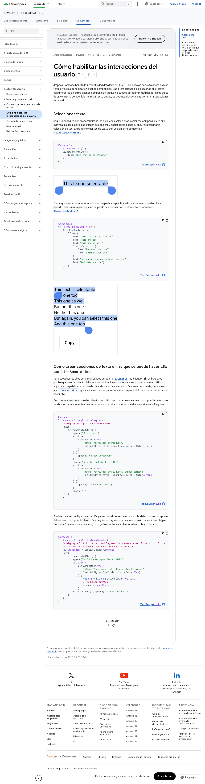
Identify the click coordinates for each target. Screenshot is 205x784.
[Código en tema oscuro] (163, 142)
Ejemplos (62, 20)
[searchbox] (21, 31)
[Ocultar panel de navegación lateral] (38, 778)
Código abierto (54, 728)
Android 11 (131, 741)
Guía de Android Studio (160, 715)
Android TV (105, 739)
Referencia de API (161, 729)
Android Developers (62, 54)
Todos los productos (169, 757)
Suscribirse (164, 776)
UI (43, 13)
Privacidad (78, 736)
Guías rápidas (107, 20)
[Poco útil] (166, 55)
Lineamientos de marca (85, 768)
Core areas (28, 13)
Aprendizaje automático (79, 717)
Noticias (51, 733)
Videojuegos (79, 710)
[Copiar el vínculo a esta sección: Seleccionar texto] (89, 114)
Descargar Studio (161, 734)
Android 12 (131, 736)
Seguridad (52, 723)
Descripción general (15, 20)
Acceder (196, 3)
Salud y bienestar (82, 723)
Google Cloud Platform (139, 757)
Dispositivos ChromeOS (105, 725)
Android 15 (131, 720)
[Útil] (161, 55)
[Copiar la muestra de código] (167, 142)
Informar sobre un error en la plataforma (190, 712)
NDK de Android (160, 739)
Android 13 (131, 731)
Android (51, 710)
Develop (9, 13)
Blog (49, 738)
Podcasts (51, 744)
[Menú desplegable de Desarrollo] (49, 4)
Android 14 (131, 726)
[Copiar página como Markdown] (89, 75)
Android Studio (178, 3)
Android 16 (131, 715)
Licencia (65, 768)
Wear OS (104, 719)
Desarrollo (39, 3)
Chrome (102, 757)
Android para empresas (53, 717)
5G (75, 741)
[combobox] (116, 4)
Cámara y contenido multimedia (83, 730)
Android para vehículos (106, 733)
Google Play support (189, 728)
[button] (19, 44)
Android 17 (131, 710)
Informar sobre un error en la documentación (188, 721)
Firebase (116, 757)
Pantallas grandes (109, 713)
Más (60, 3)
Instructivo (42, 20)
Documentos (83, 20)
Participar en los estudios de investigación (187, 736)
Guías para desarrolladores (160, 723)
